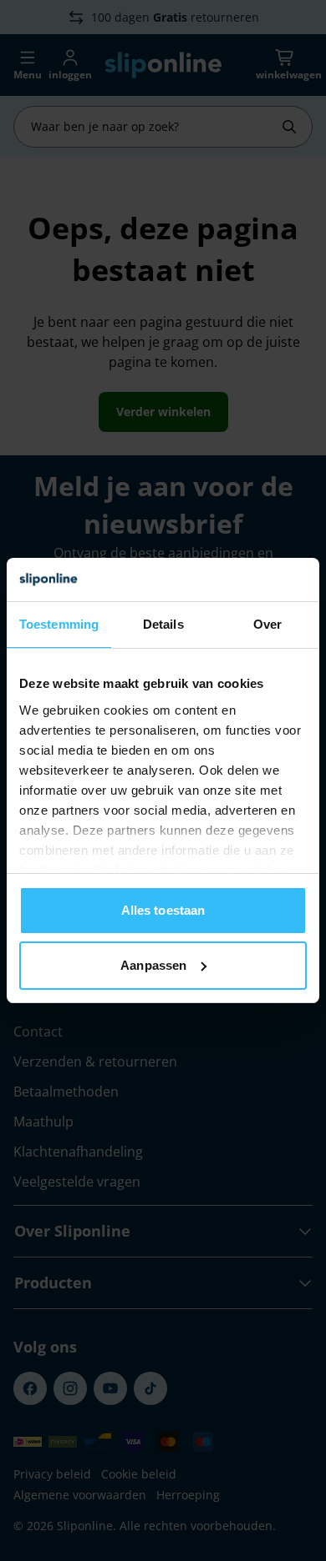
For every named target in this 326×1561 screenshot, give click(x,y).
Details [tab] (163, 624)
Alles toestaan (163, 910)
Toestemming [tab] (59, 624)
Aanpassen (153, 965)
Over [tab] (267, 624)
